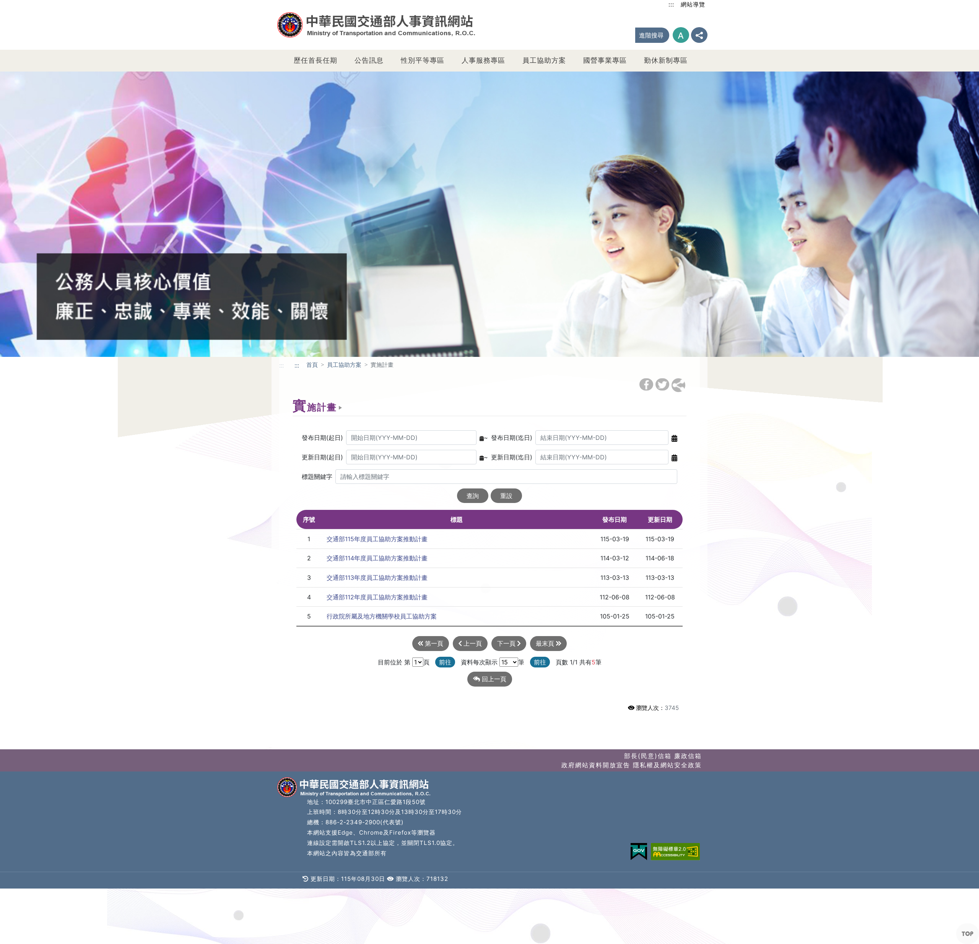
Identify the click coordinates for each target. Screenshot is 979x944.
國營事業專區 (605, 60)
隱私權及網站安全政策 (667, 765)
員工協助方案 (544, 60)
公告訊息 (369, 60)
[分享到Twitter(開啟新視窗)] (662, 384)
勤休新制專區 (666, 60)
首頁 (312, 364)
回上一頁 (493, 679)
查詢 (473, 496)
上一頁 (472, 643)
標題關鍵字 (317, 476)
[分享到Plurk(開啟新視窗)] (678, 385)
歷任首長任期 (315, 60)
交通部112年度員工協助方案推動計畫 (377, 597)
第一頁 (433, 643)
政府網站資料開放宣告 (595, 765)
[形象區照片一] (489, 213)
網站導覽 (693, 4)
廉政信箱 (688, 756)
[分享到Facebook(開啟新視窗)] (646, 384)
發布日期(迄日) (511, 437)
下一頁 (507, 643)
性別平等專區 (422, 60)
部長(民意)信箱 (648, 756)
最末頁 (546, 643)
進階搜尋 (651, 35)
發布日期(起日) (322, 437)
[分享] (699, 35)
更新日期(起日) (322, 457)
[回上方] (967, 933)
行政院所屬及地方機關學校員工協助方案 (382, 616)
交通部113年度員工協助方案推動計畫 (377, 577)
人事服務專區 (483, 60)
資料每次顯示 (479, 662)
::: (671, 4)
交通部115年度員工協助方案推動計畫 (377, 539)
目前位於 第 (394, 662)
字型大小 (681, 35)
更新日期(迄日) (511, 457)
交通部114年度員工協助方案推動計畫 (377, 558)
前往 (445, 662)
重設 (506, 496)
